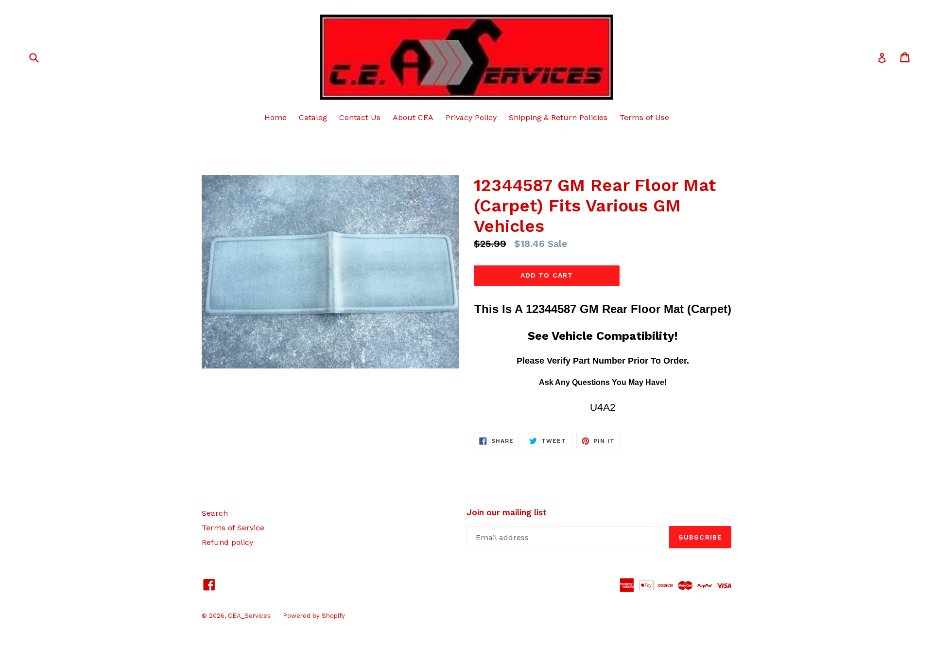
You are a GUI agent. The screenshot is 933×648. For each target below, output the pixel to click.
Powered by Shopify (314, 615)
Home (275, 117)
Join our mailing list (506, 512)
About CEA (413, 117)
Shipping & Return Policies (558, 117)
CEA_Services (249, 615)
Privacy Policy (471, 117)
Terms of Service (233, 527)
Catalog (313, 117)
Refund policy (227, 542)
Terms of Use (644, 117)
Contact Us (359, 117)
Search (215, 513)
